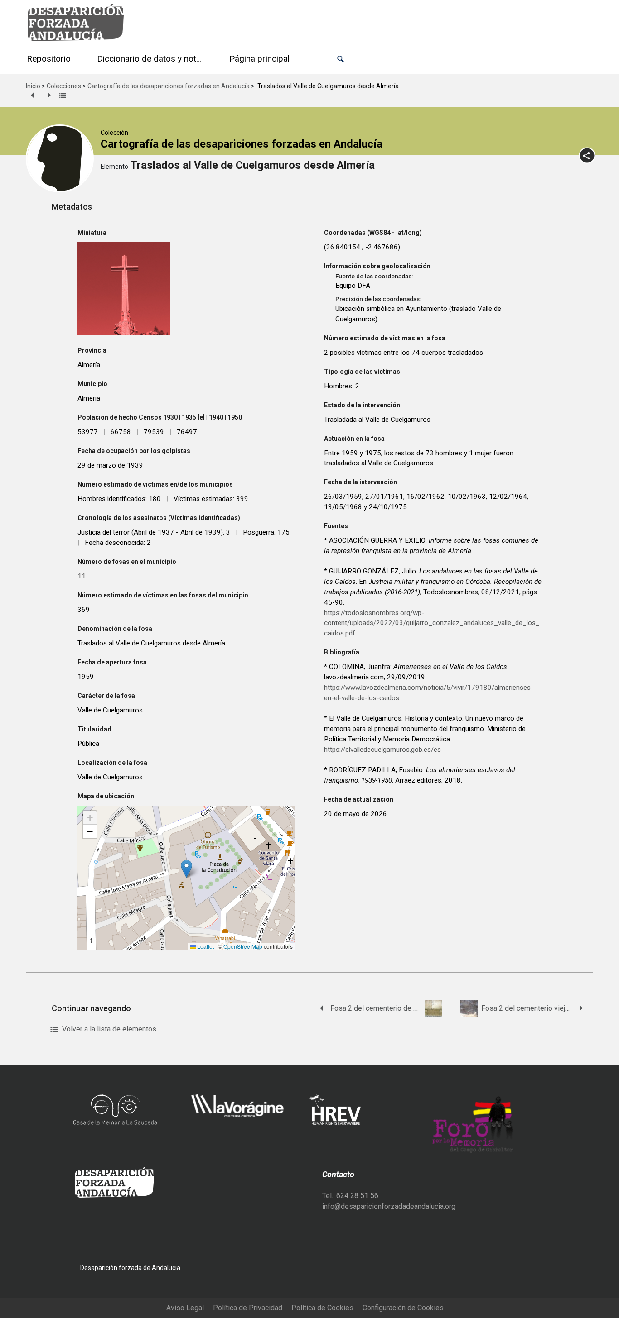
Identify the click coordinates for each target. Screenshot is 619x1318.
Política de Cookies (322, 1308)
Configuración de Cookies (403, 1308)
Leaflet (205, 946)
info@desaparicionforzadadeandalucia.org (388, 1206)
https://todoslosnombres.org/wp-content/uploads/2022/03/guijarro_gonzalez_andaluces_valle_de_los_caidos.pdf (432, 623)
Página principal (259, 58)
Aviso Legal (185, 1308)
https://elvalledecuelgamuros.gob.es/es (382, 749)
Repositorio (49, 58)
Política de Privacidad (247, 1308)
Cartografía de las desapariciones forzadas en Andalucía (168, 86)
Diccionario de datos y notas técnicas (152, 58)
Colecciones (64, 86)
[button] (340, 59)
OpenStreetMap (242, 946)
